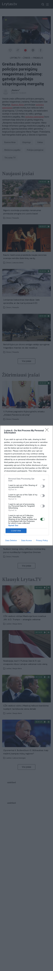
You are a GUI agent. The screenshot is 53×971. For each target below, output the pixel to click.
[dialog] (26, 485)
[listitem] (26, 480)
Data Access (26, 540)
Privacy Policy (42, 540)
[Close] (47, 430)
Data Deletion (11, 540)
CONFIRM (16, 531)
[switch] (42, 486)
